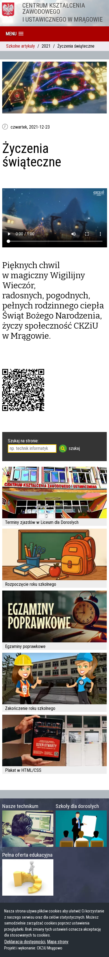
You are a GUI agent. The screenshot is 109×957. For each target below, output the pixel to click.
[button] (14, 33)
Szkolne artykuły (20, 46)
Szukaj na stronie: (23, 440)
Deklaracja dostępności (24, 941)
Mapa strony (57, 941)
